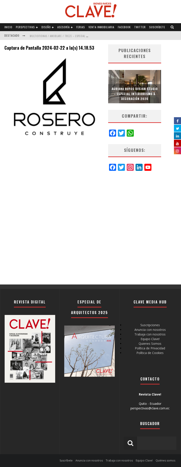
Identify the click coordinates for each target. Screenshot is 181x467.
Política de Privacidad (150, 348)
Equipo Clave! (150, 339)
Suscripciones (150, 325)
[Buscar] (172, 27)
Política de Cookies (150, 353)
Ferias (80, 27)
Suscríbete (157, 27)
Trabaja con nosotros (150, 334)
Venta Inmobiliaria (101, 27)
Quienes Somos (150, 343)
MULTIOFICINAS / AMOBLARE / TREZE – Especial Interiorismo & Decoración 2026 (79, 36)
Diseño (46, 27)
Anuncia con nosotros (150, 330)
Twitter (140, 27)
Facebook (124, 27)
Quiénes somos (165, 460)
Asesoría (63, 27)
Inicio (8, 27)
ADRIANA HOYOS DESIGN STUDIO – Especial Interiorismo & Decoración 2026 (135, 94)
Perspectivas (25, 27)
